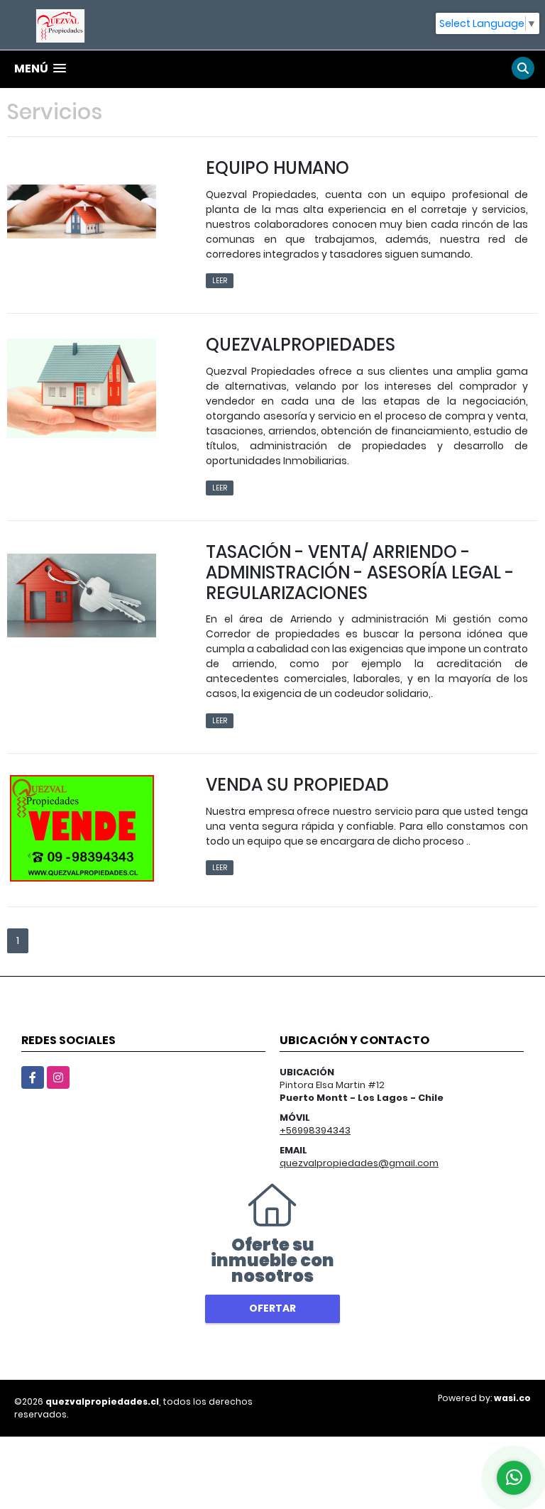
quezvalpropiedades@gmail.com (359, 1163)
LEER (219, 280)
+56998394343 (315, 1130)
